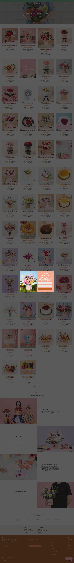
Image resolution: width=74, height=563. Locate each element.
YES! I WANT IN (45, 289)
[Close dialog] (52, 272)
